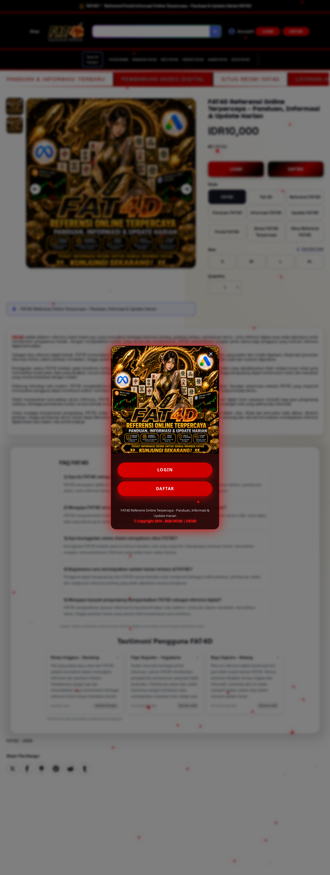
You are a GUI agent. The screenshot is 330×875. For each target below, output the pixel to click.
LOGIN (165, 470)
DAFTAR (165, 488)
